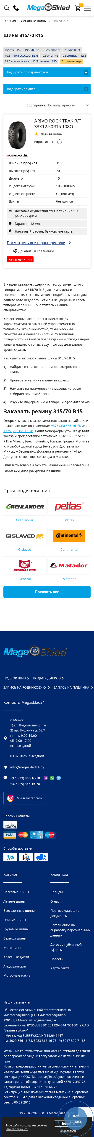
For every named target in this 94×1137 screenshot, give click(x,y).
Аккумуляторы (14, 966)
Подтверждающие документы (64, 913)
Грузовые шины (16, 929)
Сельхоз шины (14, 938)
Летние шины (14, 901)
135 (54, 61)
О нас (54, 901)
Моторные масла (16, 975)
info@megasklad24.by (27, 767)
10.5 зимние (49, 55)
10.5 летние (69, 55)
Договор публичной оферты (66, 947)
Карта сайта (60, 968)
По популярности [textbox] (61, 105)
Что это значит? (17, 1129)
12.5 (83, 55)
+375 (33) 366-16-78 (66, 425)
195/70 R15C (33, 50)
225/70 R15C (52, 50)
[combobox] (69, 105)
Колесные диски (16, 957)
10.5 (7, 55)
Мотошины (12, 947)
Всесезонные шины (19, 910)
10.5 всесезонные (25, 55)
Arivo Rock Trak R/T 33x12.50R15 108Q (57, 124)
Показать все (47, 592)
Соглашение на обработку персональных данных (70, 930)
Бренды (56, 892)
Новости (56, 959)
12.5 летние (40, 61)
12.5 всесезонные (17, 61)
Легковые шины (16, 892)
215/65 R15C (72, 50)
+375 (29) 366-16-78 (18, 431)
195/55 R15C (13, 50)
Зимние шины (14, 920)
